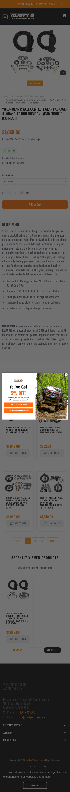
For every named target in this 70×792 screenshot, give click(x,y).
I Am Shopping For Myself (18, 410)
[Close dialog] (66, 374)
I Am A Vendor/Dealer (18, 405)
